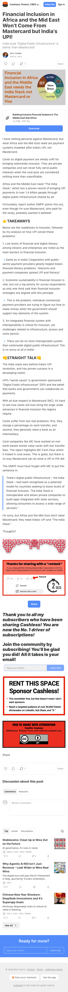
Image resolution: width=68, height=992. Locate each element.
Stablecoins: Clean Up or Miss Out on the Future (25, 841)
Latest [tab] (14, 831)
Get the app (49, 977)
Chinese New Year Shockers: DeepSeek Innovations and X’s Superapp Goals (23, 898)
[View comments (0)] (13, 64)
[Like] (6, 64)
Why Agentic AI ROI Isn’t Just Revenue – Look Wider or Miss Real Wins (26, 867)
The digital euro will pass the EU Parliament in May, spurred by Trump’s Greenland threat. (26, 877)
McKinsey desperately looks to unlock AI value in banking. (24, 908)
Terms (40, 969)
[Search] (62, 831)
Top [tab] (6, 831)
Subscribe (50, 4)
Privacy (31, 969)
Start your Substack (26, 977)
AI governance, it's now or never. (20, 847)
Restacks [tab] (23, 791)
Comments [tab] (10, 791)
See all (9, 925)
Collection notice (54, 969)
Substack (18, 985)
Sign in (61, 4)
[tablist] (16, 791)
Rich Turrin (15, 53)
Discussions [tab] (27, 831)
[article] (34, 848)
